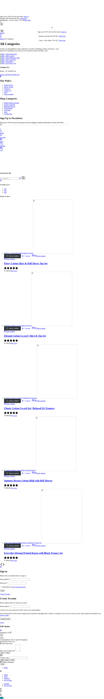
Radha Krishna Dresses (11, 103)
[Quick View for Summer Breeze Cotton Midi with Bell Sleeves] (33, 473)
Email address (5, 579)
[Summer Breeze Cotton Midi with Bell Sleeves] (40, 470)
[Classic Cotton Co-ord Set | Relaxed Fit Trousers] (40, 398)
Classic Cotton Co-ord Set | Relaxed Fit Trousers (29, 408)
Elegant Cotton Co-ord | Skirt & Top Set (25, 335)
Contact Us (7, 90)
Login (2, 590)
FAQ (5, 92)
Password (3, 583)
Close (7, 653)
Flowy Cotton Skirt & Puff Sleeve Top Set (25, 263)
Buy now (14, 271)
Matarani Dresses (9, 106)
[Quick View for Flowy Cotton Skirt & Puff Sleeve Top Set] (33, 256)
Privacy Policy (8, 87)
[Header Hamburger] (2, 31)
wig (5, 189)
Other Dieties (8, 108)
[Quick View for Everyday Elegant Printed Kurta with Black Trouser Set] (33, 546)
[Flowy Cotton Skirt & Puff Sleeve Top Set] (39, 253)
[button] (26, 256)
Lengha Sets (8, 114)
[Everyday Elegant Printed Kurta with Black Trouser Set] (43, 543)
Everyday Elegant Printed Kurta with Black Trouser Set (33, 553)
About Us (7, 89)
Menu (6, 668)
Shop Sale (23, 18)
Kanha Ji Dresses (9, 105)
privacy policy (4, 615)
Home (6, 675)
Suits (5, 112)
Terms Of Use (8, 85)
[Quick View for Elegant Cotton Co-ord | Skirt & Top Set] (33, 328)
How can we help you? (7, 651)
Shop (5, 677)
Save (2, 653)
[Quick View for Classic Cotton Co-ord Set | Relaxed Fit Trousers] (33, 401)
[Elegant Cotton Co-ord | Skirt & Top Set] (38, 325)
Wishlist (6, 684)
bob (5, 190)
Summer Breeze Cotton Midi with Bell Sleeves (28, 480)
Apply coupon (5, 660)
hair (5, 192)
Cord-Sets (7, 110)
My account (8, 680)
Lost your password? (19, 587)
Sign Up (26, 16)
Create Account (5, 619)
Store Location (9, 94)
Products (7, 678)
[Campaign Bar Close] (1, 24)
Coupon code (4, 658)
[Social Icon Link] (0, 76)
